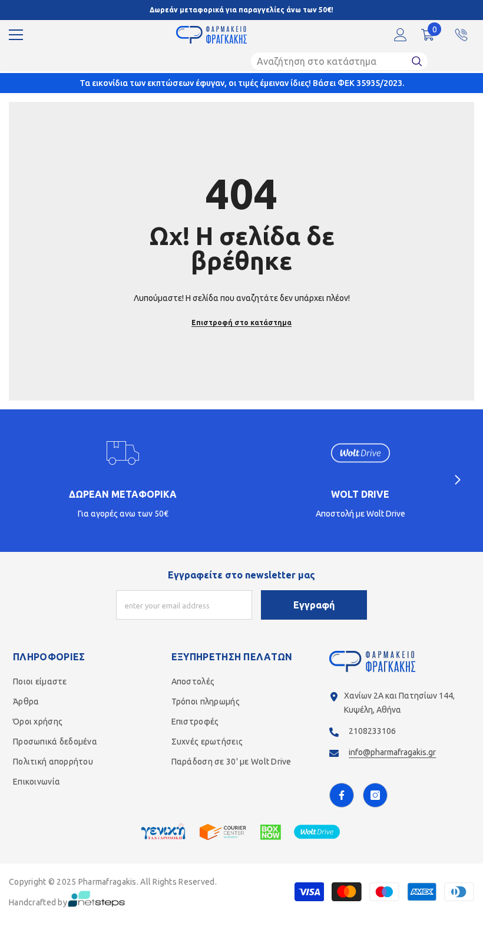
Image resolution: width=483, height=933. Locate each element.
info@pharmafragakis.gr (392, 752)
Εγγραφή (314, 605)
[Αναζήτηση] (339, 61)
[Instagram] (375, 795)
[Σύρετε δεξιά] (457, 480)
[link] (123, 480)
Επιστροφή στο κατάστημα (241, 322)
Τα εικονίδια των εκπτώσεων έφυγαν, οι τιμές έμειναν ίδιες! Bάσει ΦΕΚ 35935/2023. (242, 83)
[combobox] (328, 61)
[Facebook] (341, 795)
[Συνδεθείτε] (400, 34)
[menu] (16, 35)
